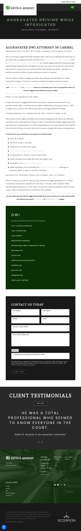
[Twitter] (61, 485)
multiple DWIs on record (49, 167)
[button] (3, 527)
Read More (40, 403)
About (8, 488)
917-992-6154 (69, 458)
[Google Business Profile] (58, 485)
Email (44, 319)
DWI (7, 491)
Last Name (46, 311)
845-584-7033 (68, 2)
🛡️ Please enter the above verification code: (29, 354)
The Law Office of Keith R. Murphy (57, 60)
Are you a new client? (20, 327)
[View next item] (42, 442)
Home (8, 486)
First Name (16, 311)
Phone (15, 319)
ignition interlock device (33, 163)
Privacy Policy (11, 465)
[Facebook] (64, 485)
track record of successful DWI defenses (23, 63)
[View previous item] (39, 442)
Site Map (9, 463)
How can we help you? (21, 334)
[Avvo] (55, 485)
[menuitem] (40, 221)
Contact (9, 495)
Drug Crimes (10, 493)
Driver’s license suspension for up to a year (27, 151)
